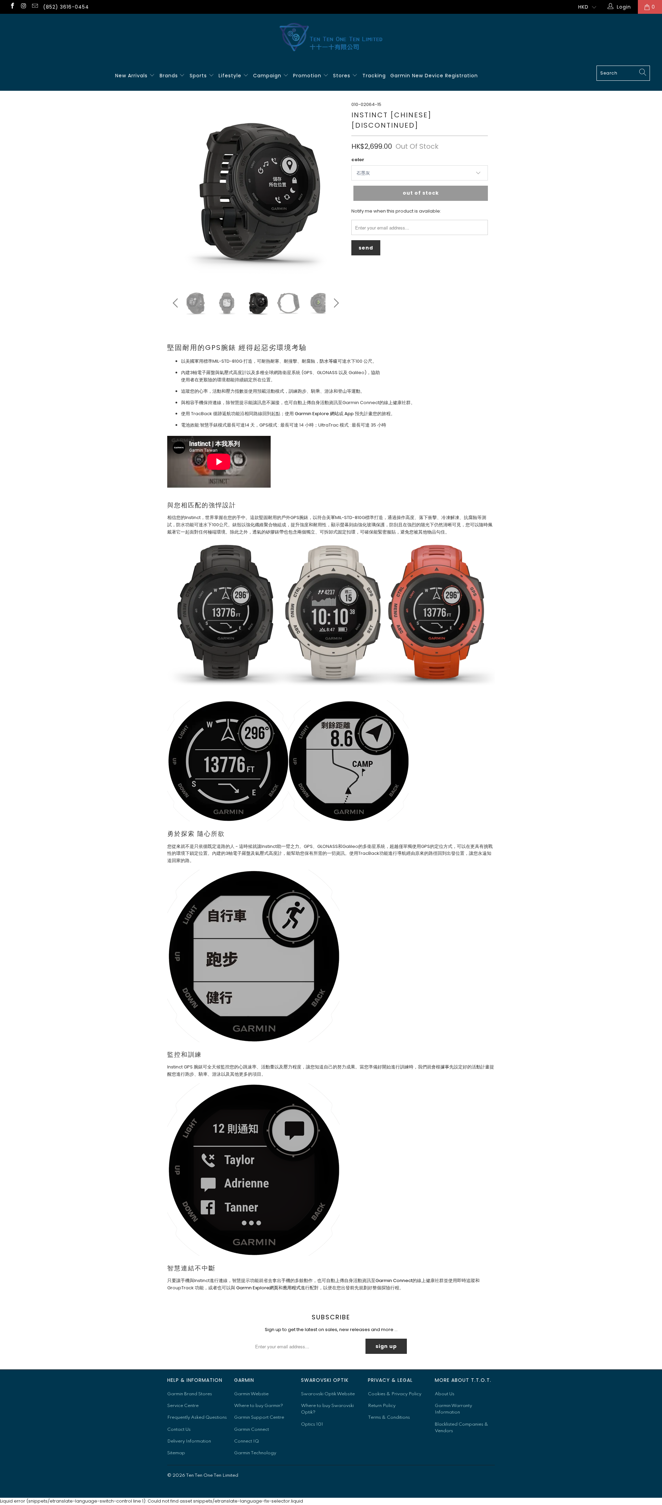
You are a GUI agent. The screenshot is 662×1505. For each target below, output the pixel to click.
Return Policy (381, 1406)
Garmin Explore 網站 (317, 413)
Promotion (308, 75)
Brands (170, 75)
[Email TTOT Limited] (34, 7)
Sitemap (176, 1453)
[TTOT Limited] (331, 37)
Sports (199, 75)
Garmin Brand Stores (189, 1394)
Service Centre (183, 1406)
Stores (342, 75)
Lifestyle (231, 75)
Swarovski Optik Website (328, 1394)
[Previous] (177, 189)
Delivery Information (189, 1441)
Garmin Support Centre (259, 1417)
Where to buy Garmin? (258, 1406)
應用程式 (292, 1287)
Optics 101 (312, 1424)
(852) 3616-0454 (66, 6)
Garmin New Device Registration (434, 75)
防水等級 (329, 361)
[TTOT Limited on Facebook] (12, 7)
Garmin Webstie (251, 1394)
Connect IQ (246, 1441)
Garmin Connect (393, 1280)
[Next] (335, 189)
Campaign (268, 75)
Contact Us (179, 1429)
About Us (444, 1394)
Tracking (374, 75)
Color (357, 159)
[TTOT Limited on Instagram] (23, 7)
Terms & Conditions (389, 1417)
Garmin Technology (255, 1453)
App (349, 413)
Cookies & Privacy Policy (394, 1394)
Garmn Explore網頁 (257, 1287)
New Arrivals (132, 75)
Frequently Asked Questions (197, 1417)
